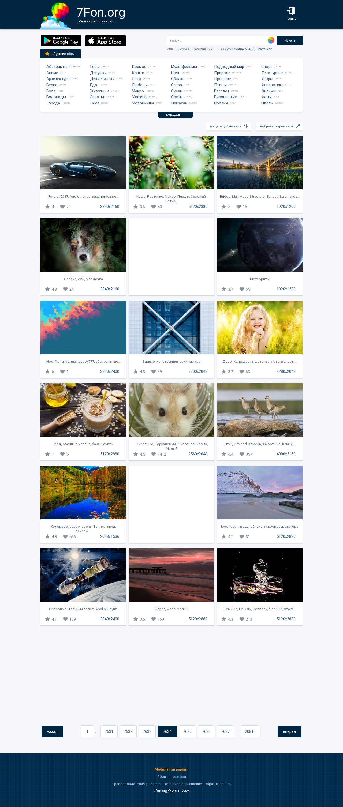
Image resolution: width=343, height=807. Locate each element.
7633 (147, 731)
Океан (176, 91)
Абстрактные (59, 66)
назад (52, 731)
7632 (128, 731)
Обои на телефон (171, 776)
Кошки (138, 72)
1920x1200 (286, 206)
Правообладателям (129, 784)
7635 (187, 731)
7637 (225, 731)
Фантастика (272, 84)
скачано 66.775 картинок (253, 49)
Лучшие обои (64, 54)
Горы (95, 66)
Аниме (52, 72)
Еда (93, 84)
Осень (176, 97)
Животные (100, 91)
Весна (51, 84)
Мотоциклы (143, 103)
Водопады (56, 97)
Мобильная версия (171, 769)
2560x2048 (197, 454)
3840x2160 (109, 206)
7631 (109, 731)
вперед (289, 731)
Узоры (267, 78)
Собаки (221, 103)
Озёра (176, 84)
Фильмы (268, 91)
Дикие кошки (102, 78)
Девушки (98, 72)
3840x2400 (109, 371)
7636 (206, 731)
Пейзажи (179, 103)
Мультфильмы (184, 66)
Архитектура (58, 78)
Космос (139, 66)
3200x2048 (197, 371)
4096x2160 (286, 454)
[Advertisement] (171, 256)
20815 (250, 731)
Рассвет (221, 91)
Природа (222, 72)
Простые (222, 78)
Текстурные (272, 72)
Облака (178, 78)
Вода (51, 91)
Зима (94, 103)
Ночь (175, 72)
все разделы (175, 114)
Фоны (266, 97)
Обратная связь (217, 784)
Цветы (267, 103)
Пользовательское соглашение (175, 784)
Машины (139, 97)
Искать (290, 40)
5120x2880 (197, 206)
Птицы (220, 84)
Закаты (97, 97)
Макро (138, 91)
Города (53, 103)
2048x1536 (109, 536)
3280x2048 (286, 371)
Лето (136, 78)
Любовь (139, 84)
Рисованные (225, 97)
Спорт (266, 66)
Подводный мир (229, 66)
